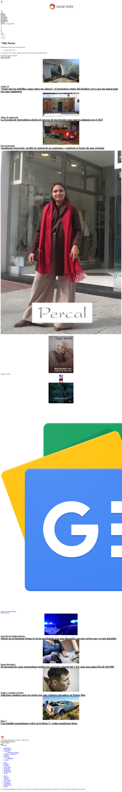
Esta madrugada (8, 146)
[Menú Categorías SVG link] (61, 11)
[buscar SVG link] (61, 32)
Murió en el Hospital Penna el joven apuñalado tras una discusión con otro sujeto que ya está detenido (58, 638)
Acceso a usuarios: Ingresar (8, 741)
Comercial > (7, 751)
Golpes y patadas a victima (12, 693)
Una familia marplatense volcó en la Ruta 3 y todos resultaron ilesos (39, 723)
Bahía (2, 13)
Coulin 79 (5, 86)
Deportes (3, 15)
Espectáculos (4, 19)
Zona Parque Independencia (13, 636)
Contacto (6, 755)
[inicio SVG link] (61, 737)
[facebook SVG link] (61, 25)
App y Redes (4, 17)
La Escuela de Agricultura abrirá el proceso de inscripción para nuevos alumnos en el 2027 (52, 119)
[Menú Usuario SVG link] (61, 2)
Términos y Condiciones (10, 754)
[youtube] (61, 382)
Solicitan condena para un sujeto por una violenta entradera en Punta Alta (43, 694)
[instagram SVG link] (61, 27)
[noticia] (61, 71)
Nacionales (3, 18)
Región (2, 22)
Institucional (7, 748)
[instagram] (61, 378)
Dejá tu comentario (6, 57)
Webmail (6, 760)
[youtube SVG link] (61, 30)
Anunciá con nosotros (13, 752)
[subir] (3, 39)
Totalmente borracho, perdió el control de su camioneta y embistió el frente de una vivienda (52, 147)
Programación (4, 21)
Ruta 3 (3, 721)
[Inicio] (61, 6)
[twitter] (61, 380)
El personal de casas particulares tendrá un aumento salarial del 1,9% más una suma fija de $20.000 (57, 666)
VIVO (2, 34)
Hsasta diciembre (8, 664)
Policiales (3, 14)
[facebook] (61, 376)
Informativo (10, 758)
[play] (2, 84)
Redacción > (7, 757)
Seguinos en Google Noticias (8, 611)
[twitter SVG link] (61, 28)
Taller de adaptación (9, 117)
